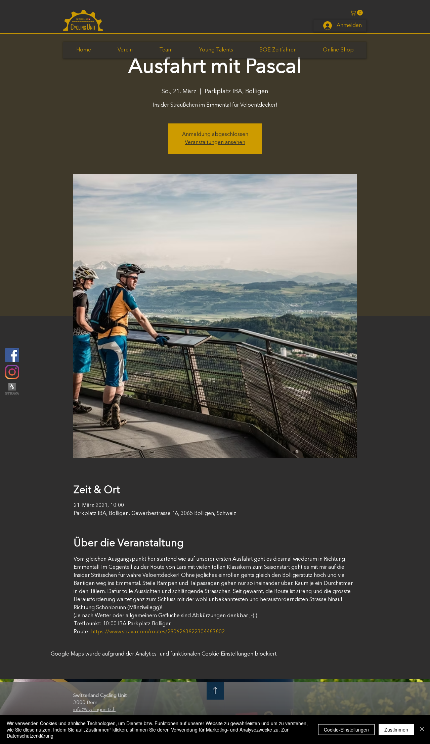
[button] (357, 12)
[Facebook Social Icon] (12, 355)
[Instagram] (12, 372)
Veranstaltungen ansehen (215, 142)
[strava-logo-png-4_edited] (12, 389)
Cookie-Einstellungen (346, 729)
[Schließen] (422, 729)
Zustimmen (396, 729)
